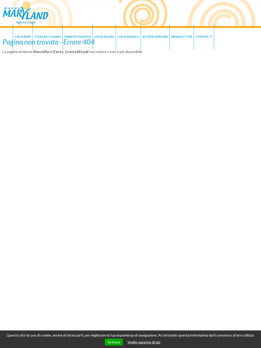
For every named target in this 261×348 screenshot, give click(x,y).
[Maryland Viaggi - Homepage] (25, 13)
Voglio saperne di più (143, 342)
